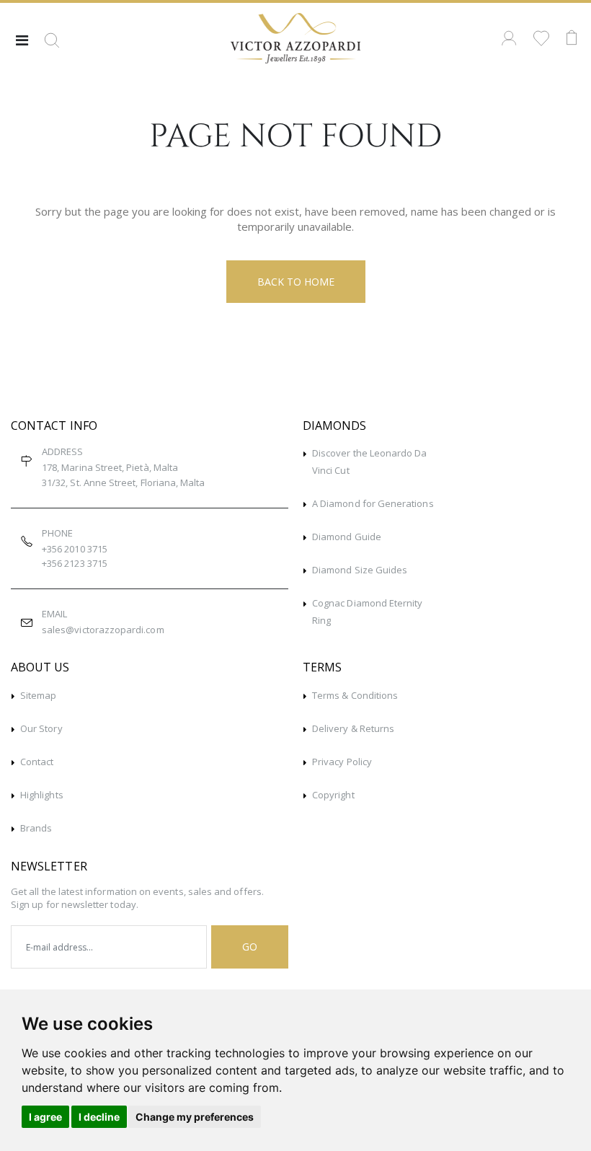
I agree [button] (45, 1117)
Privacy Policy (342, 761)
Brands (36, 827)
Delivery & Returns (353, 728)
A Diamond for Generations (373, 503)
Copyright (333, 794)
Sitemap (38, 695)
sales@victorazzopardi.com (103, 629)
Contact (36, 761)
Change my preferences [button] (194, 1117)
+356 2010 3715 (74, 548)
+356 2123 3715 (74, 563)
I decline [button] (99, 1117)
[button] (52, 45)
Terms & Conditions (355, 695)
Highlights (41, 794)
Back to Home (295, 281)
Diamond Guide (346, 536)
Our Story (41, 728)
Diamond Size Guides (359, 569)
